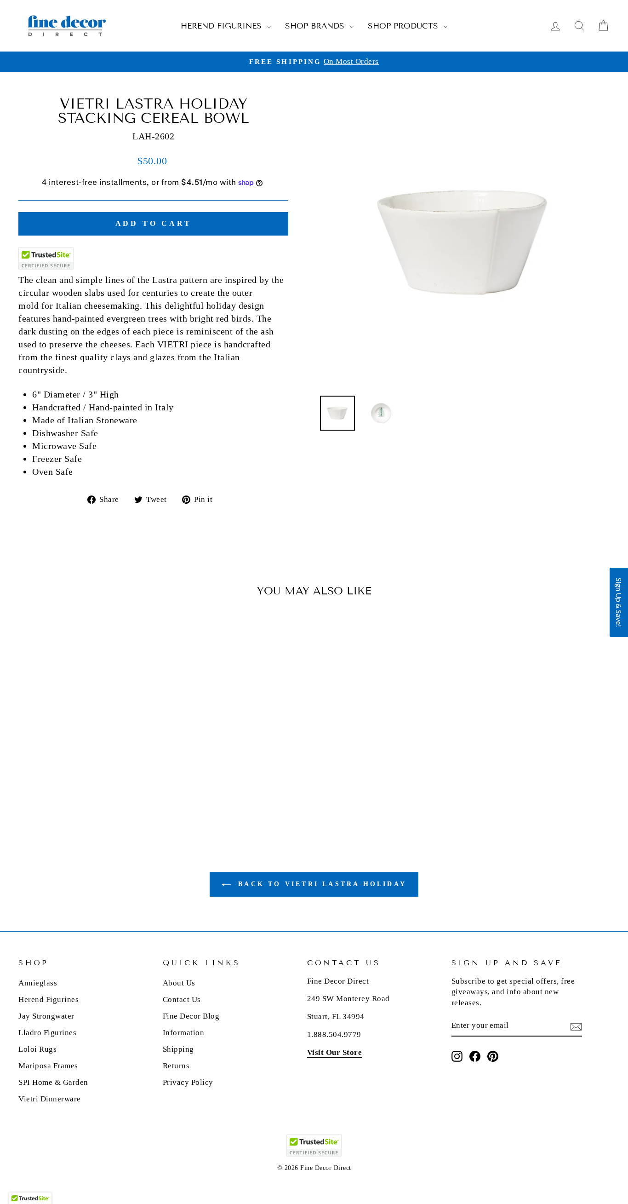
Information (184, 1032)
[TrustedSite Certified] (46, 258)
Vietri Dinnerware (49, 1099)
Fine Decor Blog (191, 1016)
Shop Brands (316, 26)
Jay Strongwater (46, 1016)
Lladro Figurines (47, 1032)
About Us (179, 983)
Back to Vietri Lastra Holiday (320, 884)
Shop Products (404, 26)
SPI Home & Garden (53, 1082)
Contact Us (182, 999)
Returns (176, 1065)
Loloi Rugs (37, 1049)
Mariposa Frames (48, 1065)
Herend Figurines (222, 26)
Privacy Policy (188, 1082)
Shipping (178, 1049)
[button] (619, 602)
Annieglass (37, 983)
